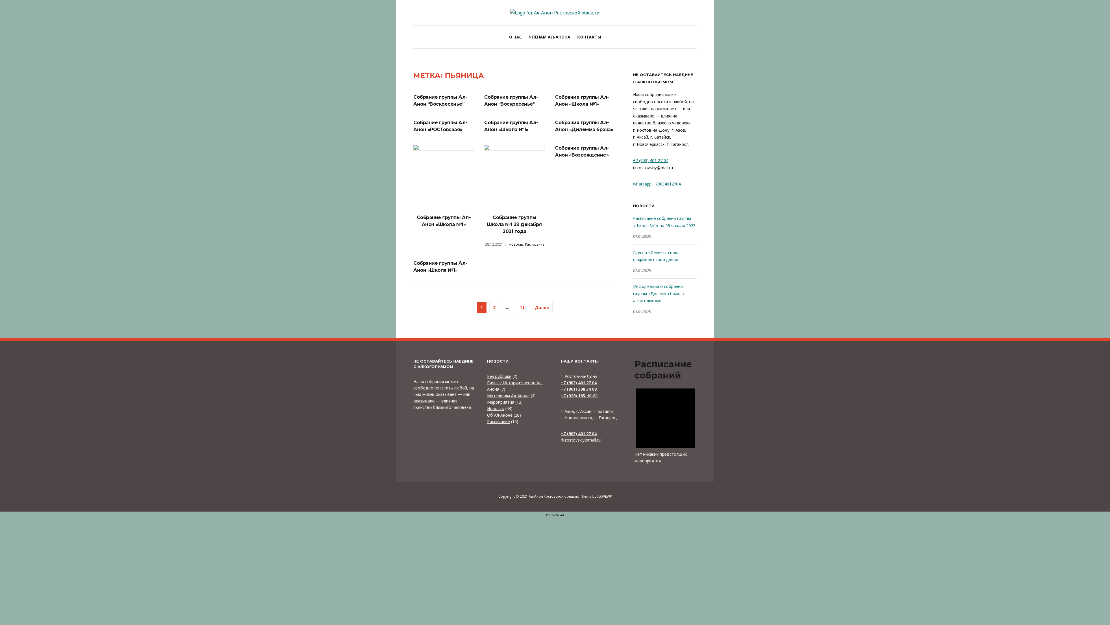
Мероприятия (500, 402)
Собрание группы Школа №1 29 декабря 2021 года (514, 224)
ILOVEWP (604, 496)
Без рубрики (499, 376)
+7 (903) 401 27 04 (650, 160)
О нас (515, 37)
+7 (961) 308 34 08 (579, 389)
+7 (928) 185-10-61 (579, 395)
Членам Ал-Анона (549, 37)
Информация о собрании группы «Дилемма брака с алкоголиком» (659, 293)
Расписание (534, 244)
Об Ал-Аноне (500, 415)
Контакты (589, 37)
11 (522, 307)
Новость (516, 244)
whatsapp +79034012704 (657, 184)
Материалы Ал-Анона (508, 395)
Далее (542, 307)
